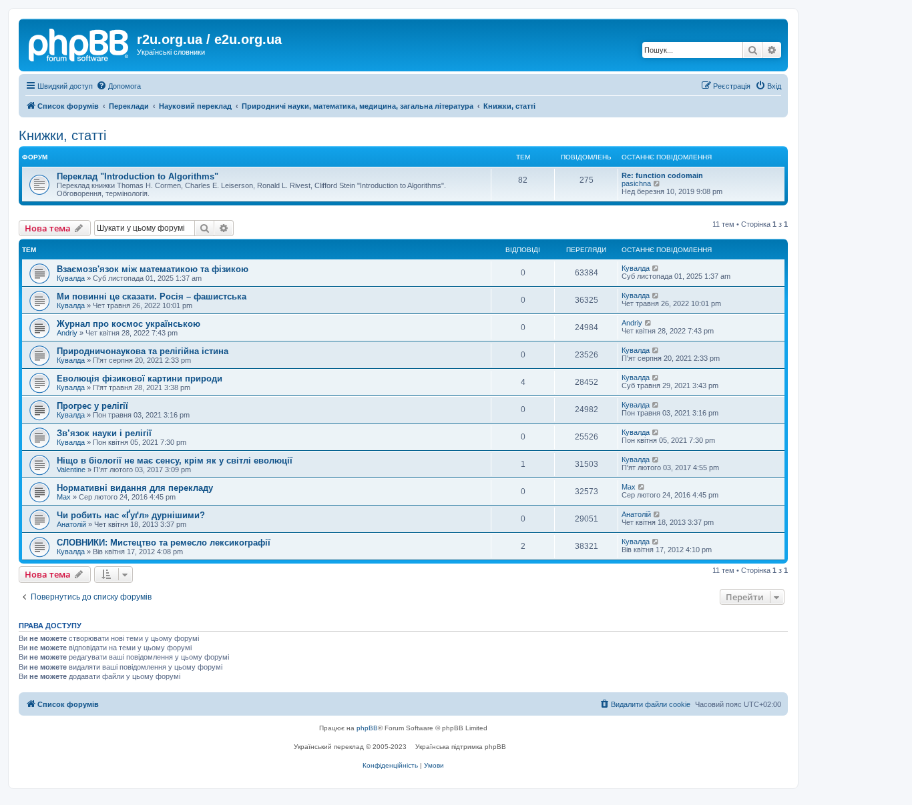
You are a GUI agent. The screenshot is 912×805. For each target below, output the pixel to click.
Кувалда (71, 278)
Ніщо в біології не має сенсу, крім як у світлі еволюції (174, 461)
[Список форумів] (79, 43)
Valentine (71, 470)
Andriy (67, 333)
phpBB (367, 728)
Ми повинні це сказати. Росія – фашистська (151, 296)
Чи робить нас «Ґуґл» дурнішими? (131, 515)
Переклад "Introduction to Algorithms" (137, 176)
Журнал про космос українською (128, 324)
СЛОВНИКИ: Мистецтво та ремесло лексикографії (163, 543)
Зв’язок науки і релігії (104, 433)
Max (64, 497)
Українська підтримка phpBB (460, 746)
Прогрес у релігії (92, 406)
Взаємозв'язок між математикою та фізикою (152, 269)
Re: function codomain (662, 175)
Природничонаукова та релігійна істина (142, 351)
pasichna (636, 183)
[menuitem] (118, 86)
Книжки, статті (62, 135)
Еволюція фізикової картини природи (139, 378)
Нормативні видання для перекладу (135, 488)
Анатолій (71, 524)
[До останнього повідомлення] (656, 268)
